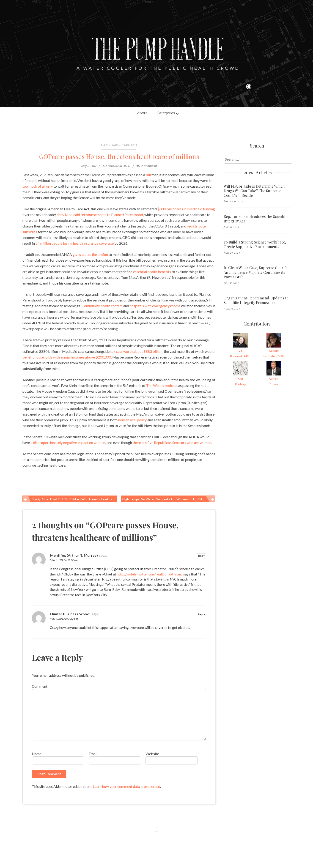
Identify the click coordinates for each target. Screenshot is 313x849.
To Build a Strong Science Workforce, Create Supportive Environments (255, 244)
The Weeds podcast (162, 385)
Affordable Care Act (118, 145)
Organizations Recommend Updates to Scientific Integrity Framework (256, 300)
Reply (201, 555)
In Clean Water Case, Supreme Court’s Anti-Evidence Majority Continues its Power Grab (255, 272)
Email (93, 753)
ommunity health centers (103, 306)
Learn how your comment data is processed (126, 786)
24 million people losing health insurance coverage (75, 243)
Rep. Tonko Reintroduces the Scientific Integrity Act (256, 218)
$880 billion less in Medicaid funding (186, 209)
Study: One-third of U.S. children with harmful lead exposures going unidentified (74, 499)
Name (36, 753)
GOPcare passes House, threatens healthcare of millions (119, 156)
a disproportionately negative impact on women (67, 442)
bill (148, 175)
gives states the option (90, 254)
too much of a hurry (37, 186)
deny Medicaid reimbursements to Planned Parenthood (100, 214)
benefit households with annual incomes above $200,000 (66, 357)
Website (152, 753)
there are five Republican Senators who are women (172, 442)
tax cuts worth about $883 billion (136, 351)
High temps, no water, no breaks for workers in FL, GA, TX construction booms (169, 499)
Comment (39, 686)
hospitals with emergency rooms (155, 306)
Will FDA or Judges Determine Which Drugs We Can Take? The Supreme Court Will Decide (254, 191)
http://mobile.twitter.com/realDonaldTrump (150, 574)
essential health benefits (152, 271)
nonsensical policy (132, 420)
